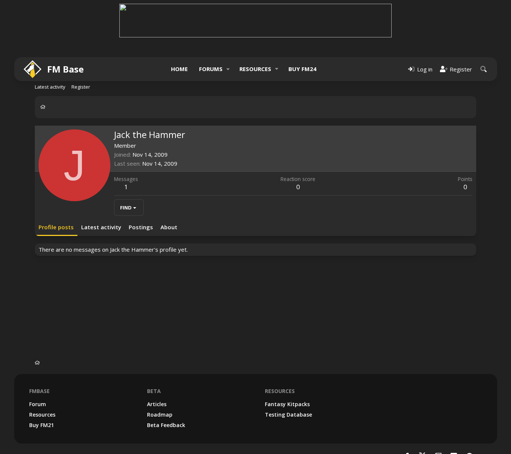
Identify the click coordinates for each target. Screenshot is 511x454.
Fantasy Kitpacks (287, 404)
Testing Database (288, 414)
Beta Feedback (166, 425)
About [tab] (168, 227)
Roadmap (159, 414)
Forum (37, 404)
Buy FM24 (302, 69)
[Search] (484, 69)
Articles (156, 404)
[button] (228, 69)
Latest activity (50, 86)
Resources (255, 69)
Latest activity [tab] (101, 227)
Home (179, 69)
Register (80, 86)
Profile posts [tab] (56, 227)
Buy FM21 (41, 425)
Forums (211, 69)
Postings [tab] (141, 227)
